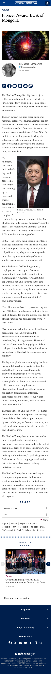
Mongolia (6, 527)
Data (42, 527)
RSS (40, 643)
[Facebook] (9, 86)
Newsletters (25, 643)
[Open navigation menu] (2, 3)
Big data (34, 527)
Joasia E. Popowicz (32, 64)
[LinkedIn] (14, 86)
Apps (35, 643)
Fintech (40, 530)
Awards (5, 10)
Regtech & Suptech (28, 523)
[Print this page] (30, 86)
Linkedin (20, 643)
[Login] (47, 3)
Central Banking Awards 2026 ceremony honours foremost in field (25, 581)
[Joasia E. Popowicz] (9, 70)
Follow (25, 502)
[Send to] (25, 86)
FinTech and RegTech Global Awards (18, 530)
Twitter (15, 643)
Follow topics (10, 643)
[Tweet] (4, 86)
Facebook (30, 643)
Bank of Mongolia (20, 527)
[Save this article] (20, 86)
